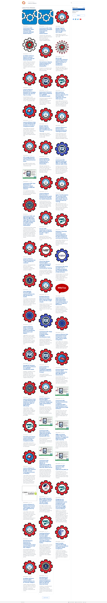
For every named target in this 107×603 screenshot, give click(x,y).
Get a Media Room (79, 602)
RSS (84, 7)
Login (85, 602)
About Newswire (72, 602)
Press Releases (75, 9)
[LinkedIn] (76, 19)
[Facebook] (73, 19)
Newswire (22, 602)
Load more (45, 597)
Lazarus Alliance (32, 3)
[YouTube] (80, 19)
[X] (78, 19)
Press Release (25, 26)
